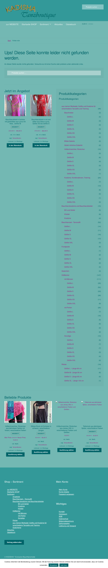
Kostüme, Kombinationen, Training (77, 177)
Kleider (67, 214)
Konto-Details (64, 492)
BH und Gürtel (69, 210)
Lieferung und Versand (67, 526)
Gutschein (65, 271)
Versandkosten (16, 138)
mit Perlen (68, 307)
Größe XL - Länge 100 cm (74, 380)
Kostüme (67, 218)
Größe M (70, 121)
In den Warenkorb (15, 145)
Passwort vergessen (66, 494)
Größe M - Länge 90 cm (73, 372)
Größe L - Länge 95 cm (73, 368)
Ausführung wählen (15, 454)
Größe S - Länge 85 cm (73, 376)
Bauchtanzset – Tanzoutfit (22, 499)
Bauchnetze (68, 112)
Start (9, 40)
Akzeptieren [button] (53, 565)
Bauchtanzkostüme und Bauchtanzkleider (77, 206)
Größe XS (71, 133)
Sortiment (44, 24)
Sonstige (67, 336)
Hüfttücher (65, 275)
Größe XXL (71, 137)
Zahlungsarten (64, 523)
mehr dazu (64, 565)
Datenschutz (63, 518)
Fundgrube (66, 246)
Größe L (70, 117)
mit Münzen (68, 279)
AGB (60, 516)
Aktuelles (58, 24)
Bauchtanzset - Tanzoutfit (71, 222)
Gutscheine (17, 527)
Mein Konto (63, 489)
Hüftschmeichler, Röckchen (74, 149)
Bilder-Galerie (69, 141)
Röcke (64, 364)
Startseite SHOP (29, 24)
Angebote (16, 496)
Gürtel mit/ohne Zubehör (73, 145)
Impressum (63, 514)
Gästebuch (71, 24)
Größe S (70, 125)
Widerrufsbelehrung (66, 521)
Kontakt (62, 511)
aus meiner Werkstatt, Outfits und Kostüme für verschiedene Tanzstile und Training (79, 107)
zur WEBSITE (12, 24)
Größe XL (70, 129)
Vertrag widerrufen (14, 542)
